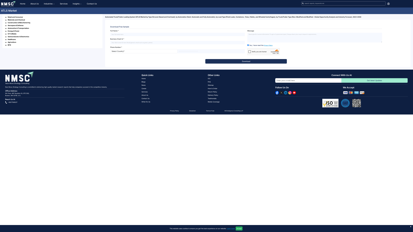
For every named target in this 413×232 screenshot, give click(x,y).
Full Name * (114, 31)
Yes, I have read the (261, 45)
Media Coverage (214, 102)
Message (250, 31)
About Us (34, 4)
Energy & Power (13, 31)
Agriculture (12, 42)
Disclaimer (192, 111)
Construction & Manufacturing (19, 23)
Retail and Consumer (15, 17)
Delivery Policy (213, 95)
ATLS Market (9, 10)
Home (22, 4)
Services (64, 4)
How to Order (212, 88)
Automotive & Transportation (18, 28)
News (144, 85)
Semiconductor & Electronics (18, 36)
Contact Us (92, 4)
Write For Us (146, 102)
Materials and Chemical (16, 20)
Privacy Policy (268, 45)
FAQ (209, 82)
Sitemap (211, 85)
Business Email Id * (117, 39)
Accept (239, 228)
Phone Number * (116, 47)
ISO (209, 78)
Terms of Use (210, 111)
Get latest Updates (374, 80)
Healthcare (12, 39)
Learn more (231, 228)
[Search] (303, 3)
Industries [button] (48, 4)
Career (144, 88)
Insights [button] (76, 4)
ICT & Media (12, 34)
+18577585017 (12, 102)
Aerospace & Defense (15, 25)
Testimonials (212, 98)
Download (246, 61)
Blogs (143, 82)
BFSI (9, 45)
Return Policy (212, 92)
